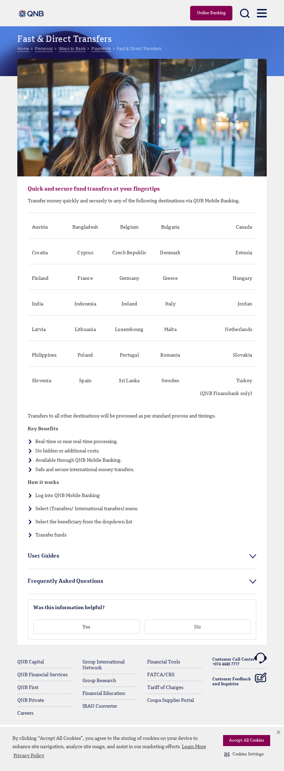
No (197, 627)
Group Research (99, 680)
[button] (244, 754)
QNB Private (30, 700)
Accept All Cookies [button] (246, 740)
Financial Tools (163, 662)
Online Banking (211, 13)
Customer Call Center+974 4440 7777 (233, 662)
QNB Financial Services (42, 674)
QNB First (27, 687)
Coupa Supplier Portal (170, 700)
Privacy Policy (29, 755)
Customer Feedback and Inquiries (231, 681)
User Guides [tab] (43, 556)
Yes (86, 627)
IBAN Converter (99, 706)
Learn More (194, 746)
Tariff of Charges (165, 687)
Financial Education (103, 693)
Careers (25, 713)
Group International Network (103, 665)
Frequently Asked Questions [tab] (65, 581)
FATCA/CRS (161, 674)
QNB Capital (30, 662)
